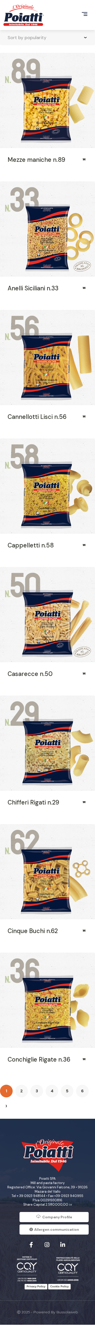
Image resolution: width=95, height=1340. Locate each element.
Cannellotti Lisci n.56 (37, 417)
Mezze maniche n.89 (36, 160)
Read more (84, 161)
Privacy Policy (36, 1286)
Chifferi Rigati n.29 (33, 802)
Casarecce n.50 (30, 674)
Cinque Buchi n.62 (33, 931)
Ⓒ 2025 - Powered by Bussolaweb (47, 1312)
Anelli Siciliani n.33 (33, 288)
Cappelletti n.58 (31, 545)
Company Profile (57, 1217)
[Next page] (6, 1106)
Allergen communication (56, 1229)
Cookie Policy (59, 1286)
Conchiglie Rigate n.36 (39, 1059)
